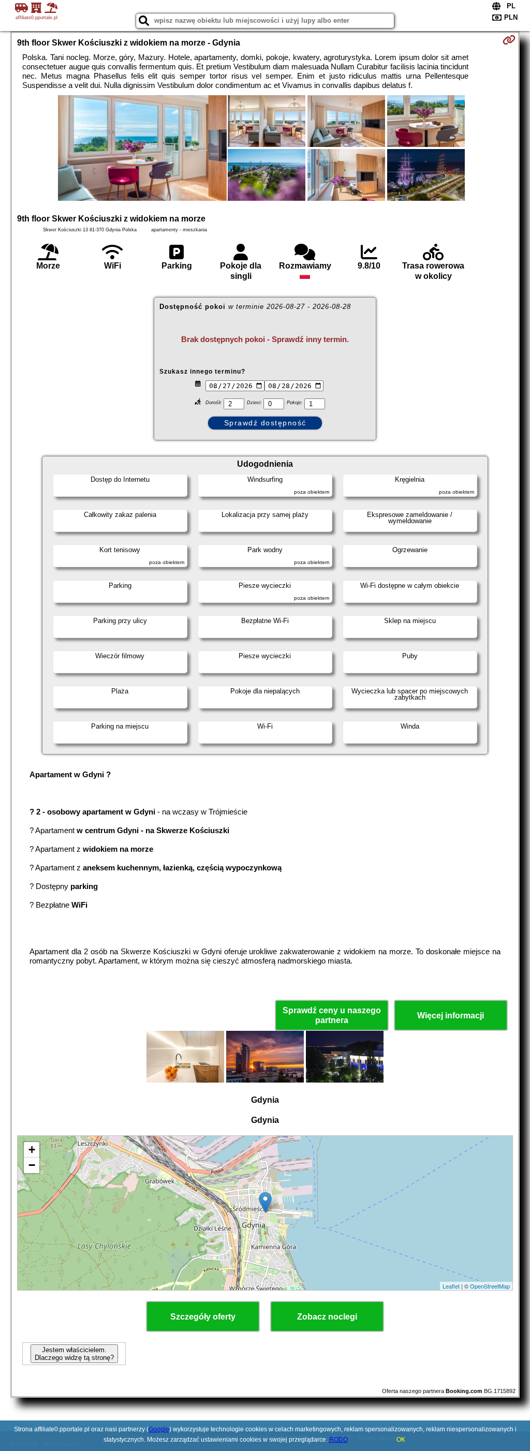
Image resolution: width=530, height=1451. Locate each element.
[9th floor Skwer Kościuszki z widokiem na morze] (142, 149)
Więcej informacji (450, 1015)
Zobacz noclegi (327, 1316)
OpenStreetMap (490, 1286)
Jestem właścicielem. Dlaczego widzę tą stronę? (74, 1353)
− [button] (31, 1165)
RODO (338, 1439)
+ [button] (31, 1149)
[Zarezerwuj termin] (509, 40)
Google (159, 1429)
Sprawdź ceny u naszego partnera (332, 1015)
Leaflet (451, 1286)
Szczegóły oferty (202, 1316)
